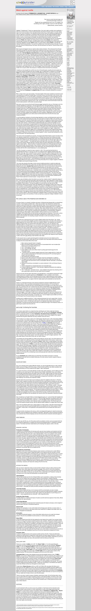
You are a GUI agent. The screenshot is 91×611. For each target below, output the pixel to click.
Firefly (44, 323)
